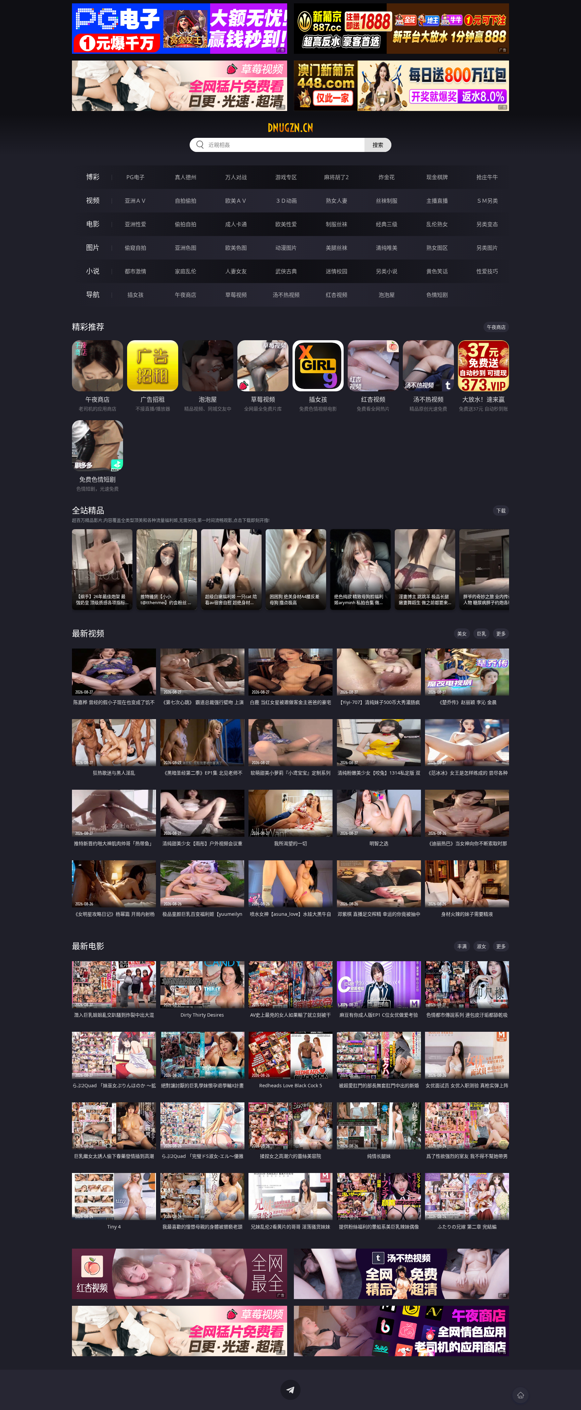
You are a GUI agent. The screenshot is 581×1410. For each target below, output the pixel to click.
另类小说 (386, 271)
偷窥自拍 (135, 247)
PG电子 (135, 177)
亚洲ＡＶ (135, 200)
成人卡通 (236, 224)
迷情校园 (336, 271)
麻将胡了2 (336, 177)
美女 (462, 633)
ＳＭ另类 (487, 200)
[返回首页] (520, 1395)
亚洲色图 (185, 247)
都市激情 (135, 271)
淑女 (481, 946)
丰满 (462, 946)
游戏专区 (286, 177)
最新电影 (88, 945)
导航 (93, 294)
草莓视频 (236, 295)
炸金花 (387, 177)
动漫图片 (286, 247)
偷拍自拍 (185, 224)
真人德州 (185, 177)
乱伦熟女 (437, 224)
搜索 (378, 145)
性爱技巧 (487, 271)
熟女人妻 (336, 200)
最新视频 (88, 633)
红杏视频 (336, 295)
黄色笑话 (437, 271)
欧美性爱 (286, 224)
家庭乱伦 (185, 271)
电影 (93, 224)
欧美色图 (236, 247)
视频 (93, 200)
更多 (501, 633)
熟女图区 (437, 247)
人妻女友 (236, 271)
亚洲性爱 (135, 224)
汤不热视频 (286, 295)
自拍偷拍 (185, 200)
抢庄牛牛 (487, 177)
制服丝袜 (336, 224)
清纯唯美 (386, 247)
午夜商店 (185, 295)
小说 (93, 271)
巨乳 (481, 633)
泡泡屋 (387, 295)
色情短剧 (437, 295)
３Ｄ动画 (286, 200)
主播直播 (437, 200)
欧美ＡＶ (236, 200)
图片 (93, 247)
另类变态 (487, 224)
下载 (501, 510)
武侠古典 (286, 271)
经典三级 (386, 224)
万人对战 (236, 177)
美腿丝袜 (336, 247)
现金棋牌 (437, 177)
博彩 (93, 177)
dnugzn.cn (290, 127)
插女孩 (135, 295)
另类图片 (487, 247)
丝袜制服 (386, 200)
